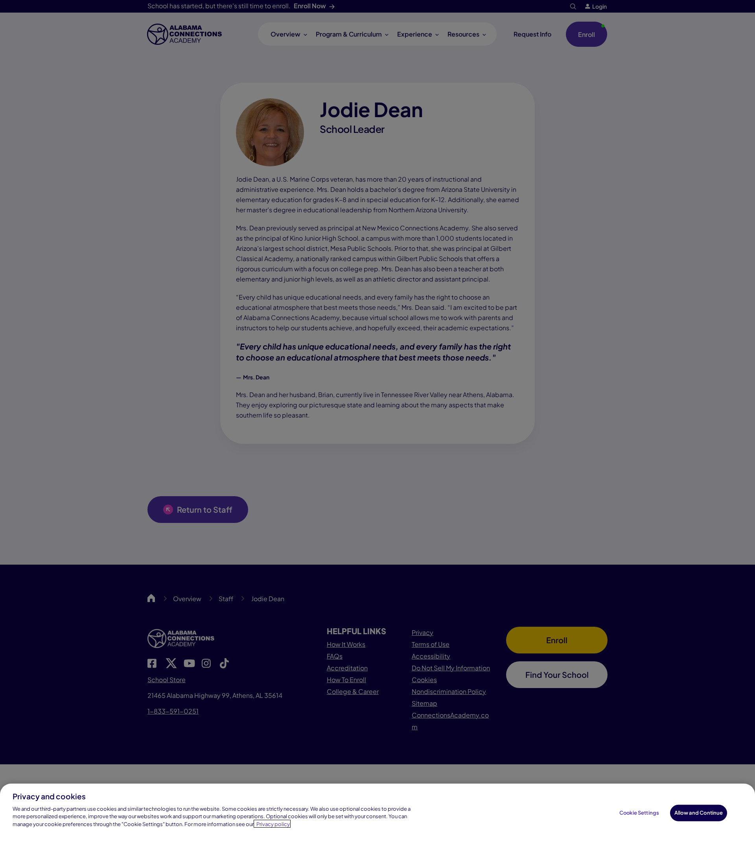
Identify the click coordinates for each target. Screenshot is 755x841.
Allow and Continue (698, 812)
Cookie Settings (639, 812)
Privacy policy (273, 824)
